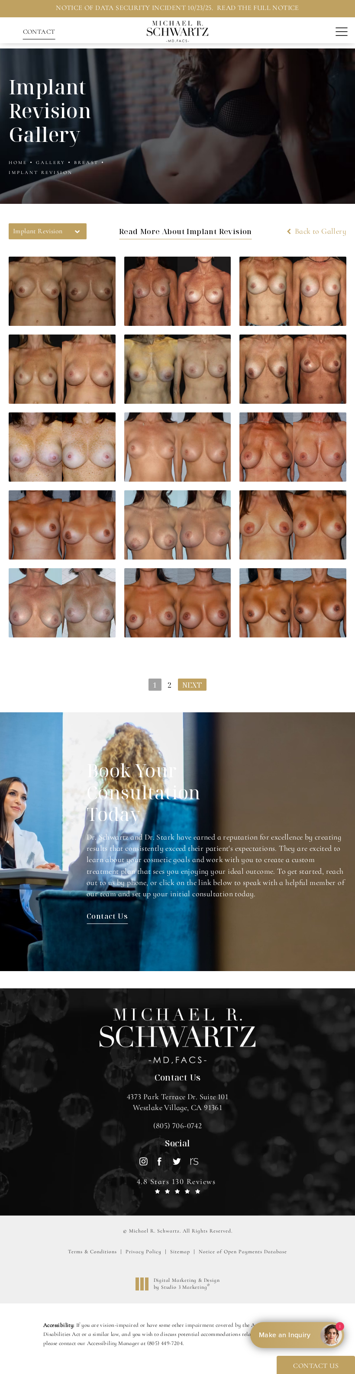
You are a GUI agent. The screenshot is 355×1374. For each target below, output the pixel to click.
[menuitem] (143, 1161)
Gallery (50, 162)
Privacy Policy (143, 1252)
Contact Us (107, 916)
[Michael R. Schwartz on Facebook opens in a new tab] (160, 1161)
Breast (86, 162)
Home (18, 162)
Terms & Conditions (92, 1252)
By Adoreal (296, 1335)
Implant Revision (41, 172)
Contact (39, 31)
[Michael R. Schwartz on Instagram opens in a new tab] (143, 1161)
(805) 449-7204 (165, 1343)
